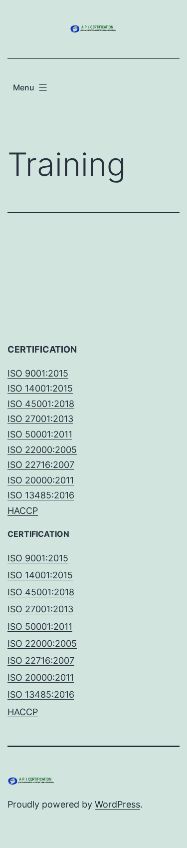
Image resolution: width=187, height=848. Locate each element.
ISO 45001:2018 (40, 404)
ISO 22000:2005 (42, 449)
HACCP (22, 510)
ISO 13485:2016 (40, 495)
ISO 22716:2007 (40, 464)
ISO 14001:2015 (40, 388)
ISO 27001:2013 (40, 419)
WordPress (117, 804)
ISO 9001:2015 (37, 373)
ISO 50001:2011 (39, 434)
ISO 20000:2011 (40, 480)
